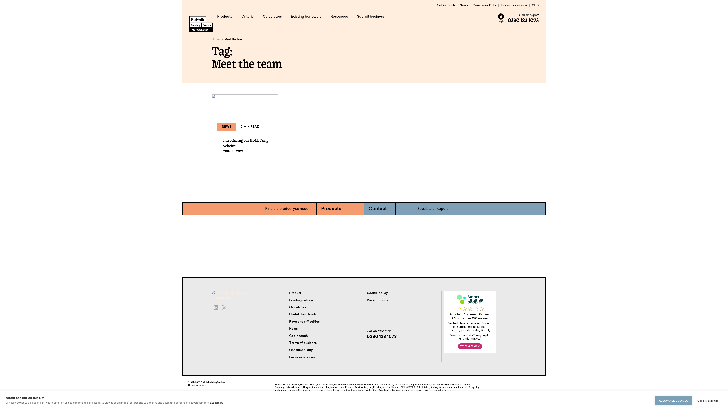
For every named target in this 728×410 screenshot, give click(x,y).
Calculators (272, 17)
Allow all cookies (673, 400)
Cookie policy (377, 293)
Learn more (216, 403)
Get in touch (446, 5)
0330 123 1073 (523, 20)
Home (216, 39)
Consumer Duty (484, 5)
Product (295, 293)
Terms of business (303, 343)
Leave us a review (514, 5)
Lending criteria (301, 300)
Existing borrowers (306, 17)
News (464, 5)
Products (224, 17)
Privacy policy (377, 300)
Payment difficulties (304, 321)
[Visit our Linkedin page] (216, 307)
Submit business (370, 17)
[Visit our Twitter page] (224, 307)
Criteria (247, 17)
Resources (339, 17)
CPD (535, 5)
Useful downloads (302, 314)
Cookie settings (708, 400)
